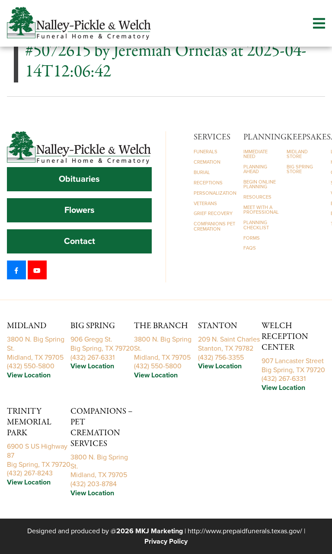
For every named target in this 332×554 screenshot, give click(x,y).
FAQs (249, 248)
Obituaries (79, 179)
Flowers (79, 210)
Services (212, 137)
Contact (79, 241)
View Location (29, 375)
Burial (202, 172)
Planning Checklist (256, 225)
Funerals (205, 152)
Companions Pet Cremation (214, 226)
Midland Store (297, 154)
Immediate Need (255, 154)
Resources (257, 197)
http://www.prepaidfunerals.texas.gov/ (245, 531)
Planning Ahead (255, 169)
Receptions (208, 183)
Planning (265, 137)
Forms (251, 238)
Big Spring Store (300, 169)
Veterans (205, 203)
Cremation (207, 162)
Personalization (215, 193)
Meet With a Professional (261, 210)
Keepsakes (309, 137)
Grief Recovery (213, 213)
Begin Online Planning (259, 184)
